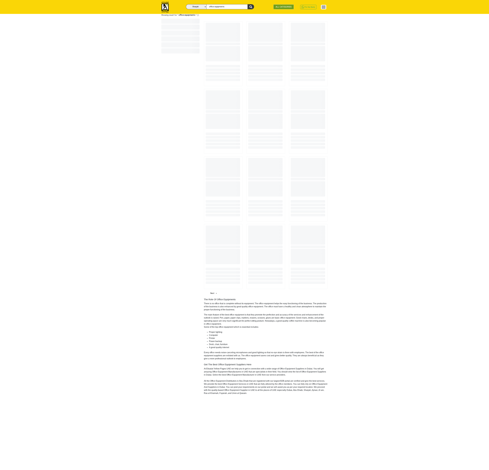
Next (214, 293)
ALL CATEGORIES (284, 7)
